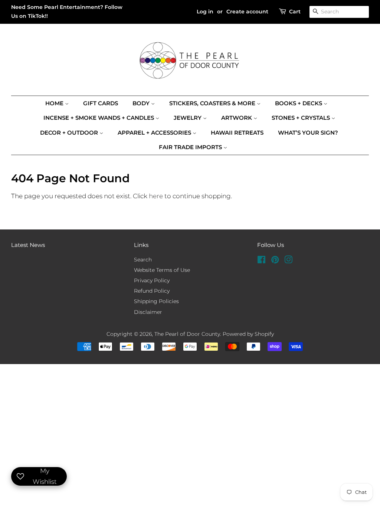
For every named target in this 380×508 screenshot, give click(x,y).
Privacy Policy (152, 280)
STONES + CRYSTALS (301, 117)
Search (143, 259)
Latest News (28, 244)
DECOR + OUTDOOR (69, 132)
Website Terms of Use (162, 270)
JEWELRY (188, 117)
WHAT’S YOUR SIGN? (308, 132)
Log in (205, 11)
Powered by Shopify (248, 334)
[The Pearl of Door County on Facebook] (261, 261)
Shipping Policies (156, 301)
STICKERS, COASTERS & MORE (213, 103)
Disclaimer (148, 312)
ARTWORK (237, 117)
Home (55, 103)
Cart (295, 11)
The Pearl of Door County (187, 334)
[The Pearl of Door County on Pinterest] (275, 261)
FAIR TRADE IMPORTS (191, 147)
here (156, 196)
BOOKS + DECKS (299, 103)
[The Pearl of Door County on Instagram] (288, 261)
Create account (247, 11)
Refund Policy (152, 290)
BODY (141, 103)
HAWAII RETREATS (237, 132)
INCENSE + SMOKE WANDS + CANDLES (99, 117)
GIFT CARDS (100, 103)
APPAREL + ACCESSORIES (155, 132)
